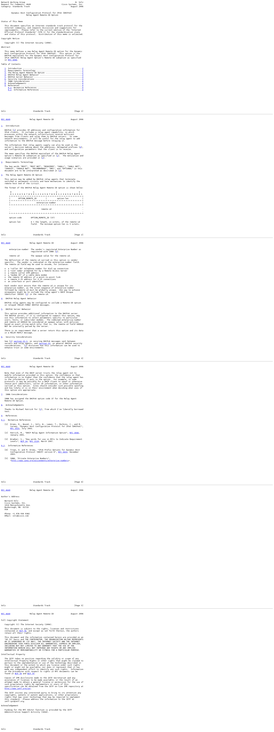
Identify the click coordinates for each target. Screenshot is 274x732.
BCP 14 (24, 441)
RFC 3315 (14, 428)
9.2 (9, 90)
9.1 (9, 88)
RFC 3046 (12, 60)
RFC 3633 (62, 452)
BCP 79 (30, 673)
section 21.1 (20, 341)
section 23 (44, 343)
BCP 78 (22, 631)
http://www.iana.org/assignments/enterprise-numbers (39, 460)
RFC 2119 (34, 441)
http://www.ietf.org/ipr (18, 688)
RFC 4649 (5, 119)
